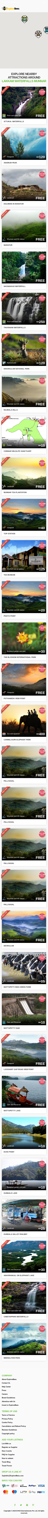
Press (4, 1390)
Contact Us (6, 1383)
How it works (7, 1451)
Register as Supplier (9, 1447)
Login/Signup (44, 2)
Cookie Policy (7, 1422)
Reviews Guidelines (9, 1430)
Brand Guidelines (8, 1398)
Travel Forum (7, 1466)
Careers (5, 1394)
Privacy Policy (7, 1419)
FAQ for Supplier (8, 1455)
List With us (6, 1444)
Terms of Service (8, 1415)
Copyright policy (8, 1434)
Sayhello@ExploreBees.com (13, 1476)
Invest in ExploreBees (10, 1405)
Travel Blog (6, 1462)
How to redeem (7, 1458)
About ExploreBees (9, 1379)
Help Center (6, 1387)
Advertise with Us (8, 1401)
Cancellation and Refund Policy (14, 1426)
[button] (29, 55)
